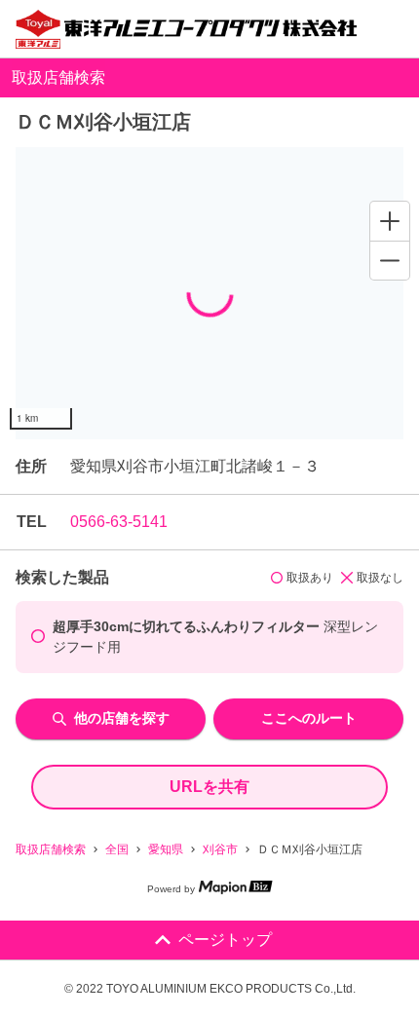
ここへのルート (309, 718)
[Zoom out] (389, 260)
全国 (117, 849)
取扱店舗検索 (51, 849)
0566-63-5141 (119, 521)
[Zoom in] (389, 221)
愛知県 (165, 849)
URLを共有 (209, 786)
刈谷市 (220, 849)
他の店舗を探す (122, 718)
